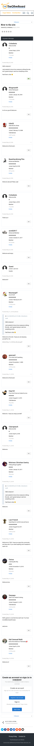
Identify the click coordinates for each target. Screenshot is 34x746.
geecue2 (12, 355)
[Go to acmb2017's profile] (4, 232)
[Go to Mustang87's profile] (4, 294)
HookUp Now (14, 13)
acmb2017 (13, 231)
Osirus (11, 560)
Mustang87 (13, 293)
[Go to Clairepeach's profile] (4, 428)
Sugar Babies (4, 13)
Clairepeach (13, 427)
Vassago (12, 595)
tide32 (11, 123)
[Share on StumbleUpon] (20, 729)
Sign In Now (17, 709)
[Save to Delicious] (14, 729)
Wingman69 (13, 88)
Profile (10, 57)
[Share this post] (30, 62)
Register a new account (17, 697)
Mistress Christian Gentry (19, 463)
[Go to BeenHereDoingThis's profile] (4, 160)
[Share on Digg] (11, 729)
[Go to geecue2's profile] (4, 356)
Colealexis (9, 27)
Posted (7, 62)
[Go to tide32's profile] (4, 125)
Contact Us (22, 736)
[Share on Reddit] (17, 729)
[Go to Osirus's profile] (4, 561)
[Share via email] (22, 729)
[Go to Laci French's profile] (4, 521)
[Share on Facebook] (5, 729)
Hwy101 (12, 391)
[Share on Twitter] (2, 729)
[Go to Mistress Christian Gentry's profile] (4, 464)
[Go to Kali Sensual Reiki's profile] (4, 641)
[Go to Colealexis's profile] (4, 45)
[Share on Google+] (8, 729)
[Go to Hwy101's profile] (4, 392)
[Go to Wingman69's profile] (4, 89)
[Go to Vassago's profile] (4, 596)
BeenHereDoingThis (16, 159)
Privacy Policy (13, 736)
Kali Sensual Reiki (16, 639)
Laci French (13, 520)
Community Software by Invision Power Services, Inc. (17, 742)
